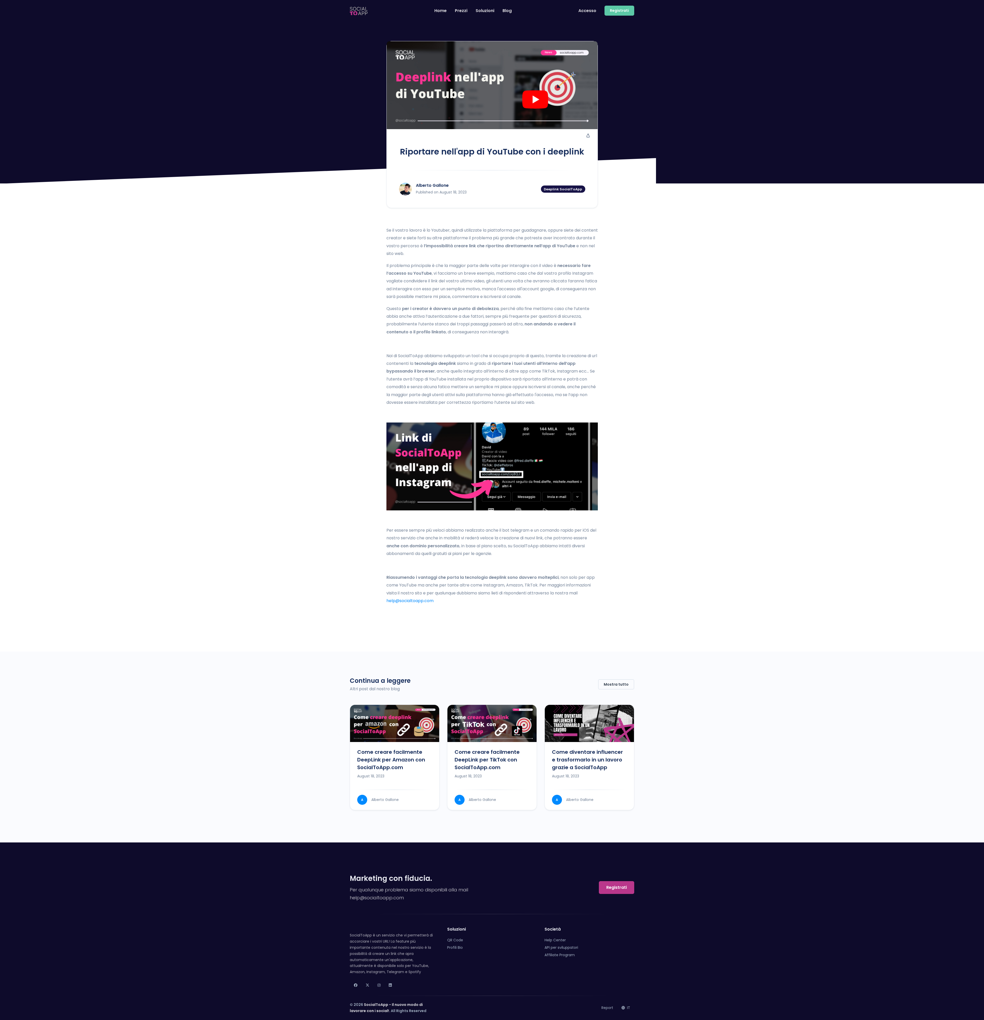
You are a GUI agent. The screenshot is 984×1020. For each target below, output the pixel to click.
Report (607, 1007)
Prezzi (461, 11)
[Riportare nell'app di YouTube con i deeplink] (492, 85)
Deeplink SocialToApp (563, 189)
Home (440, 11)
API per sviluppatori (561, 947)
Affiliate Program (560, 954)
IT (628, 1007)
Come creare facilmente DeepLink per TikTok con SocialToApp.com (487, 759)
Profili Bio (455, 947)
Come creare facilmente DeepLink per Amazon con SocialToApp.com (391, 759)
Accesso (587, 11)
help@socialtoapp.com (410, 601)
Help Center (555, 940)
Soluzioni (485, 11)
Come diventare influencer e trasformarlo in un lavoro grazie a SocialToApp (587, 759)
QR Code (455, 940)
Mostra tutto (616, 684)
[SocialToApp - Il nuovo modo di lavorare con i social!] (358, 10)
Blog (507, 11)
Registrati (616, 887)
